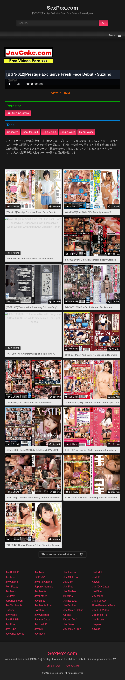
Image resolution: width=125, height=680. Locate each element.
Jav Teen (68, 624)
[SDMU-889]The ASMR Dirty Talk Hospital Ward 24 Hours (32, 452)
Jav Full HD (12, 572)
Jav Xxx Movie (14, 605)
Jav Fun (10, 624)
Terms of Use (53, 665)
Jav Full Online (43, 581)
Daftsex (10, 610)
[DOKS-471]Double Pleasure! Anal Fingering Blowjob (33, 545)
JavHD (96, 577)
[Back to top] (114, 670)
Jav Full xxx (99, 600)
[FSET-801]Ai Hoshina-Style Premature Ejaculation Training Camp (90, 452)
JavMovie (40, 633)
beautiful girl (30, 132)
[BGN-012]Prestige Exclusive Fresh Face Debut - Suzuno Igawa (31, 214)
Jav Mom (11, 591)
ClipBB (67, 614)
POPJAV (40, 577)
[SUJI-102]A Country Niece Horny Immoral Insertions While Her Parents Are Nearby (33, 499)
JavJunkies (69, 572)
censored (12, 132)
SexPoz (10, 596)
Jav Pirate (98, 619)
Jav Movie (40, 591)
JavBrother (69, 605)
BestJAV (68, 596)
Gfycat (96, 629)
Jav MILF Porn (71, 577)
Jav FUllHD (12, 619)
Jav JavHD (41, 624)
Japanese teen (14, 600)
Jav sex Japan (43, 619)
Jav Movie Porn (43, 605)
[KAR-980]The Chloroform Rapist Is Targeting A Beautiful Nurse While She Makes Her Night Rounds (32, 355)
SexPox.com (62, 8)
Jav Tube (11, 629)
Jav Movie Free (72, 629)
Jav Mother (69, 591)
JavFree (39, 572)
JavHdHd (97, 572)
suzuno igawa (20, 113)
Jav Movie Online (73, 610)
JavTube (10, 577)
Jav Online (12, 581)
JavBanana (69, 600)
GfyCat (96, 581)
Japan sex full (100, 614)
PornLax (39, 610)
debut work (86, 132)
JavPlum (97, 591)
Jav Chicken (42, 614)
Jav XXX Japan (101, 586)
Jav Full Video (100, 610)
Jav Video (11, 614)
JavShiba (40, 600)
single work (68, 132)
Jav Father (41, 596)
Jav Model (98, 596)
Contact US (73, 665)
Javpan (96, 624)
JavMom (68, 581)
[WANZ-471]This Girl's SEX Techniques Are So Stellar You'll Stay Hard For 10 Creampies (88, 214)
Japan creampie (44, 586)
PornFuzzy (12, 586)
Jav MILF (40, 629)
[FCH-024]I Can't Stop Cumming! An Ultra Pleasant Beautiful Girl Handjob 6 (90, 499)
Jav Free (68, 586)
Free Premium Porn (103, 605)
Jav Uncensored (15, 633)
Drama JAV (69, 619)
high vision (49, 132)
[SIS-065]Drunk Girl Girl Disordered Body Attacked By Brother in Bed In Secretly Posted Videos (90, 261)
